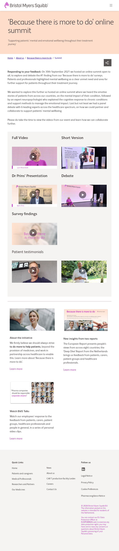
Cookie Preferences (90, 489)
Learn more (16, 369)
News (49, 468)
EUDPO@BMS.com (89, 522)
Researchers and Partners (23, 484)
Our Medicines (18, 490)
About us (20, 58)
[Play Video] (34, 158)
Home (10, 58)
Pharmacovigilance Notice (93, 496)
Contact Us (52, 489)
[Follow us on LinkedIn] (83, 469)
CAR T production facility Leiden (61, 479)
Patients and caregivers (22, 473)
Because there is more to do (39, 58)
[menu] (110, 5)
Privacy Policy (87, 482)
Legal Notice (86, 476)
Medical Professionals (21, 479)
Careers (50, 484)
